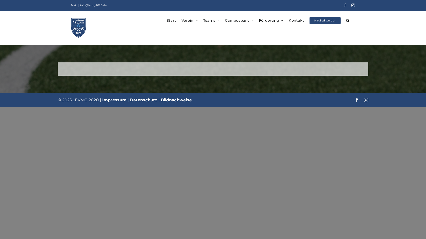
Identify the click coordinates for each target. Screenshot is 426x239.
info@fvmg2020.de (93, 5)
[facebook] (357, 100)
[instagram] (366, 100)
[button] (347, 20)
